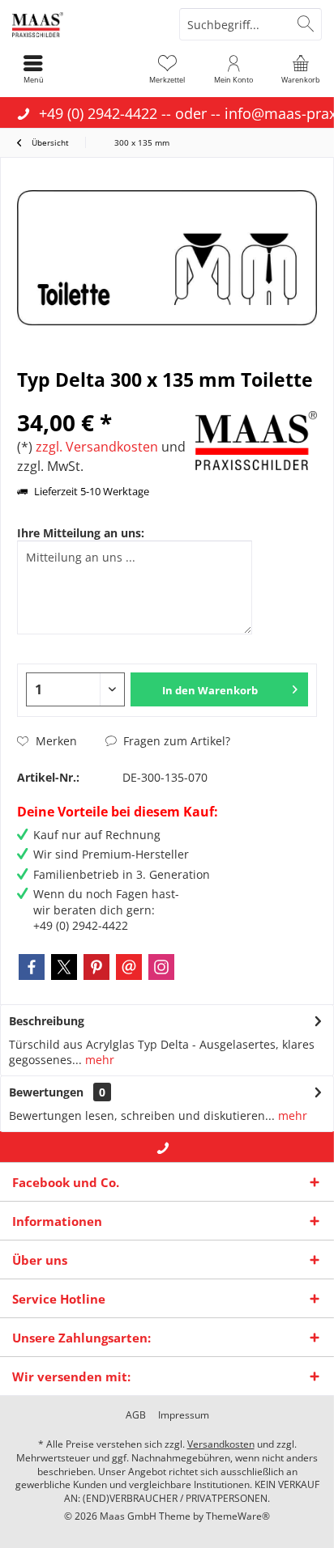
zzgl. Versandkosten (97, 447)
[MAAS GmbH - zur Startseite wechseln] (83, 24)
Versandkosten (221, 1444)
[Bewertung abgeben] (104, 401)
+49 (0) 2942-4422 (98, 113)
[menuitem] (301, 68)
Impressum (183, 1415)
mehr (98, 1059)
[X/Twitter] (64, 967)
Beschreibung (46, 1020)
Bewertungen (46, 1092)
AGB (136, 1415)
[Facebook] (32, 967)
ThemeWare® (238, 1516)
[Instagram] (161, 967)
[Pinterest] (96, 967)
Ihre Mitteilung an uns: (80, 533)
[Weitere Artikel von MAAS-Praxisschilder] (256, 440)
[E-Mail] (129, 967)
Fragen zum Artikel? (175, 741)
